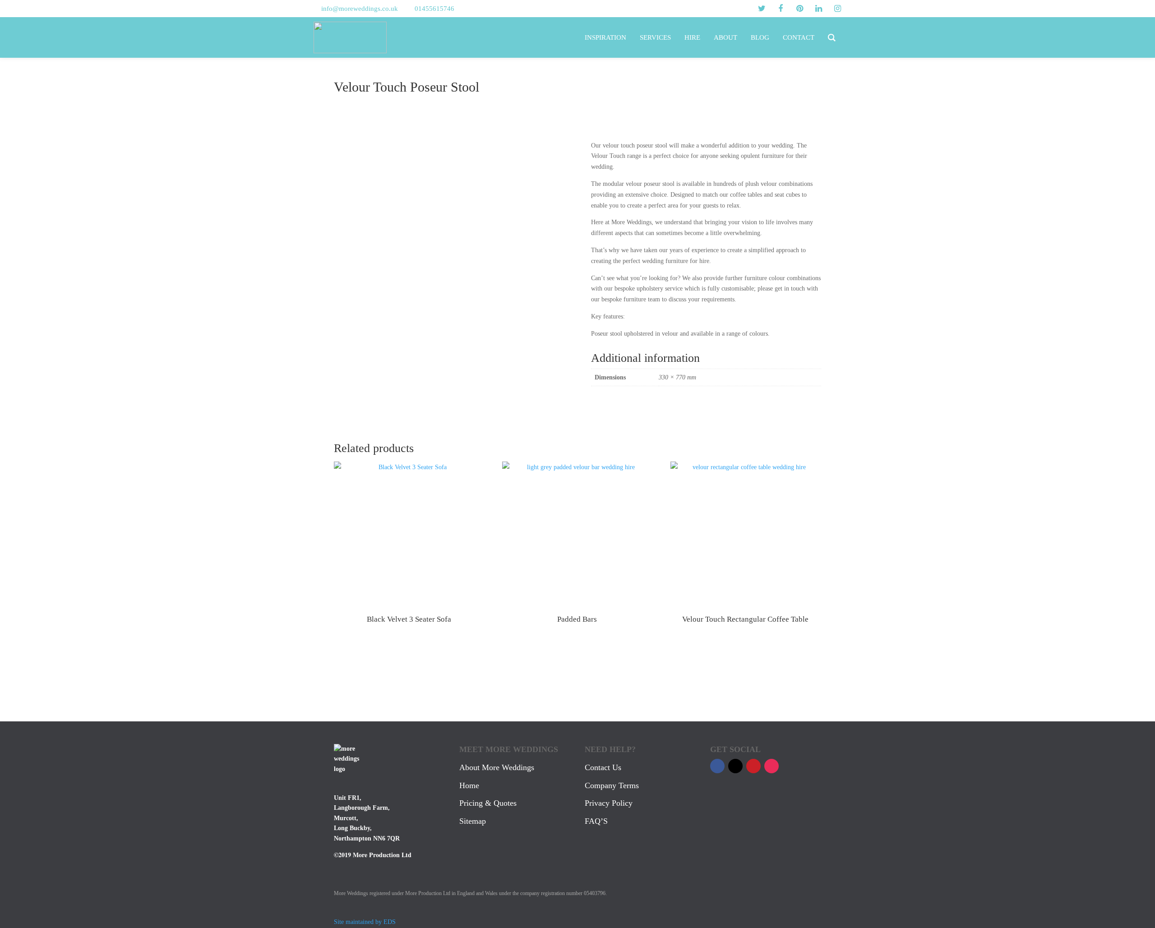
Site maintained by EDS (365, 922)
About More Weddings (496, 767)
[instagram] (837, 8)
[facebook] (780, 8)
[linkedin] (818, 8)
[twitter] (762, 8)
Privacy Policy (609, 803)
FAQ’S (596, 821)
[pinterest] (799, 8)
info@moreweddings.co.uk (359, 8)
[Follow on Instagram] (771, 766)
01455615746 (434, 8)
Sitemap (472, 821)
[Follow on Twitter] (735, 766)
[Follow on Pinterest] (753, 766)
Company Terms (612, 785)
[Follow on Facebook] (717, 766)
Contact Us (603, 767)
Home (469, 785)
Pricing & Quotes (488, 803)
